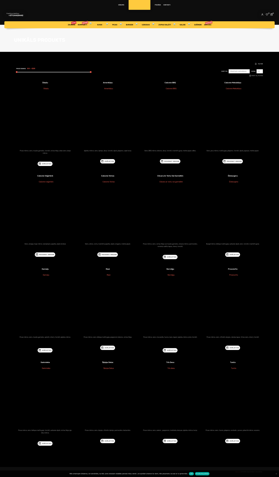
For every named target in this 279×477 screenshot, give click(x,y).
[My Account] (262, 15)
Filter (260, 64)
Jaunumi (72, 24)
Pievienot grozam (171, 161)
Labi (191, 473)
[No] (276, 474)
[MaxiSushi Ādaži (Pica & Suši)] (139, 3)
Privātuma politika (202, 473)
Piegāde (158, 5)
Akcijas (208, 23)
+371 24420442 (15, 15)
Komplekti (83, 24)
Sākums (121, 5)
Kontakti (166, 5)
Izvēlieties (46, 164)
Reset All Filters (257, 75)
